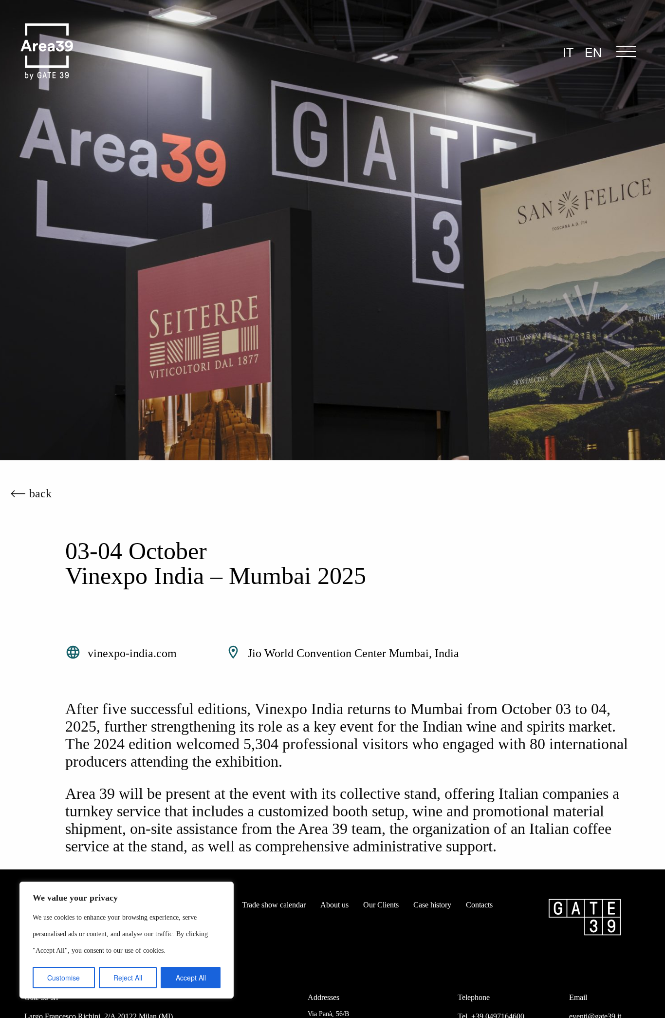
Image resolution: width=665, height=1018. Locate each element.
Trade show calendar (274, 905)
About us (334, 905)
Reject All (127, 977)
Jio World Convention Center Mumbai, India (353, 653)
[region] (126, 940)
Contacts (479, 905)
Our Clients (381, 905)
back (40, 493)
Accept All (191, 977)
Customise (63, 977)
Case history (432, 905)
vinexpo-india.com (132, 653)
